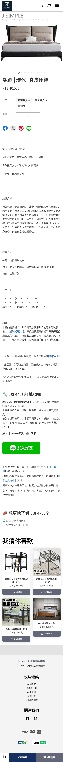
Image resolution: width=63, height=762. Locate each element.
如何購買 (31, 684)
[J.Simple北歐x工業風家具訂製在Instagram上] (35, 720)
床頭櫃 (21, 106)
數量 (4, 114)
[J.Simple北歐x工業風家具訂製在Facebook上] (27, 720)
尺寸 (4, 100)
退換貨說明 (31, 688)
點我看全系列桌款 (16, 520)
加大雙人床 (41, 100)
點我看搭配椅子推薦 (17, 525)
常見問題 (31, 696)
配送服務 (31, 692)
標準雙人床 (24, 100)
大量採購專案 (31, 700)
